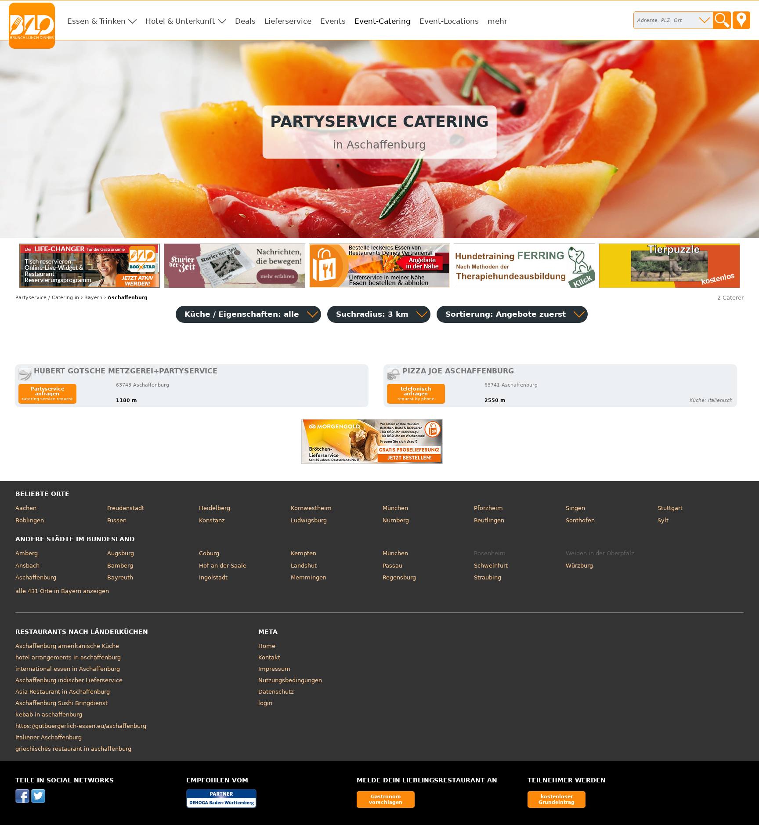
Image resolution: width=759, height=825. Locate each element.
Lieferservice (287, 21)
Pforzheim (488, 508)
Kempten (303, 553)
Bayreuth (120, 577)
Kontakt (269, 657)
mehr (497, 21)
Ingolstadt (213, 577)
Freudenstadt (125, 508)
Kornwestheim (311, 508)
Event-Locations (449, 21)
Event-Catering (382, 21)
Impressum (274, 669)
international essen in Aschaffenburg (67, 669)
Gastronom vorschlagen (385, 799)
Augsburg (120, 553)
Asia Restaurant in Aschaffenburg (62, 691)
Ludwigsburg (309, 520)
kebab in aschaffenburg (48, 714)
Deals (245, 21)
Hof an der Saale (222, 565)
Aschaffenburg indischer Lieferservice (69, 680)
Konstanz (212, 520)
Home (266, 646)
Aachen (25, 508)
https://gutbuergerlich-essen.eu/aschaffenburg (80, 726)
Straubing (487, 577)
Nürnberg (396, 520)
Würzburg (579, 565)
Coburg (209, 553)
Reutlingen (489, 520)
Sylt (663, 520)
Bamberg (120, 565)
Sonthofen (580, 520)
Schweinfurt (491, 565)
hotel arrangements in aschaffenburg (68, 657)
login (265, 703)
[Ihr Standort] (741, 20)
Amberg (26, 553)
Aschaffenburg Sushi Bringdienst (61, 703)
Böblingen (29, 520)
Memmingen (308, 577)
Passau (392, 565)
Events (333, 21)
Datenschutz (276, 691)
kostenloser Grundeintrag (557, 799)
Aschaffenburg (35, 577)
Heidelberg (214, 508)
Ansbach (27, 565)
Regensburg (399, 577)
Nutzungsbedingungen (290, 680)
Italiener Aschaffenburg (48, 737)
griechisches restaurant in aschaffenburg (73, 748)
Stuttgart (670, 508)
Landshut (304, 565)
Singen (575, 508)
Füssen (116, 520)
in (47, 297)
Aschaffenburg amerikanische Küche (67, 646)
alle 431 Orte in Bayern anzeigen (62, 591)
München (395, 508)
